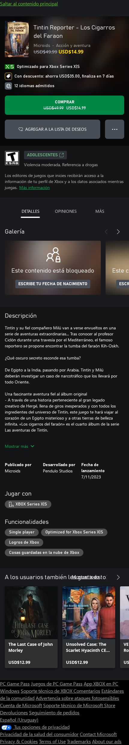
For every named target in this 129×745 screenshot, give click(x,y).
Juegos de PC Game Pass (56, 683)
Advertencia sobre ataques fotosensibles (77, 698)
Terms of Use (52, 741)
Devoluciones (14, 712)
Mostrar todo (85, 576)
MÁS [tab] (99, 211)
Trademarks (79, 741)
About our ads (107, 741)
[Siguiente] (118, 231)
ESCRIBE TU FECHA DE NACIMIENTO (52, 284)
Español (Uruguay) (19, 719)
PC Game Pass (15, 683)
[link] (31, 627)
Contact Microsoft (98, 734)
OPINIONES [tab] (65, 211)
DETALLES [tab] (30, 211)
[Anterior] (106, 231)
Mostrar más (16, 446)
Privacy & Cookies (19, 741)
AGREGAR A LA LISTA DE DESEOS (55, 129)
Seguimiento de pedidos (54, 712)
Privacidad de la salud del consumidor (39, 734)
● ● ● (115, 129)
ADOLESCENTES (42, 155)
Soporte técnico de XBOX (47, 691)
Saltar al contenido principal (29, 3)
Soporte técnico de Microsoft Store (79, 705)
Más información (34, 187)
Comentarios (87, 691)
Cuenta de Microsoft (21, 705)
